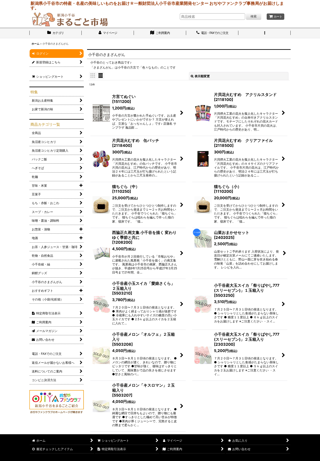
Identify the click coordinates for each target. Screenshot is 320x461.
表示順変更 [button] (202, 76)
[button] (264, 33)
